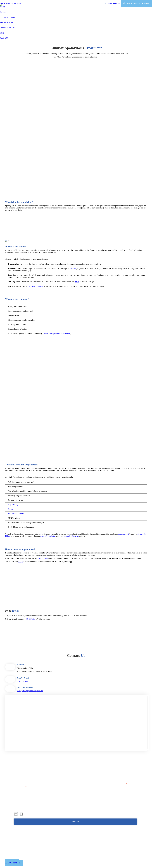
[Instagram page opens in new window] (87, 860)
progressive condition (35, 286)
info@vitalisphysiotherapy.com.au (30, 691)
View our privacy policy (76, 775)
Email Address (20, 786)
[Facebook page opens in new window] (80, 860)
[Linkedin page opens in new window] (84, 860)
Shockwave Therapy (16, 514)
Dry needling (13, 505)
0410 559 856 (114, 3)
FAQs (20, 562)
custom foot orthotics (48, 536)
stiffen (77, 282)
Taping (10, 509)
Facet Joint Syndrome (52, 333)
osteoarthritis (65, 333)
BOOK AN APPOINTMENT (11, 3)
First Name (18, 794)
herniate (73, 269)
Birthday (17, 810)
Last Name (18, 802)
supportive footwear (71, 536)
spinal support (123, 534)
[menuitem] (3, 8)
